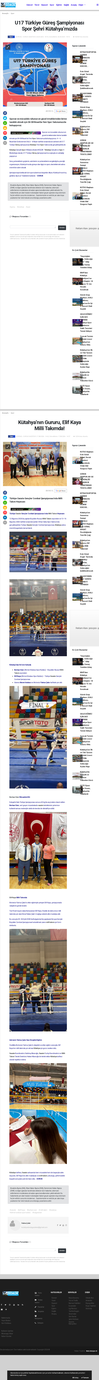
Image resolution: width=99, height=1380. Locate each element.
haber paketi (65, 1350)
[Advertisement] (18, 1367)
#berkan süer (32, 1210)
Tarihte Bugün (74, 1311)
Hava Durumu (74, 1298)
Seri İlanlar (73, 1316)
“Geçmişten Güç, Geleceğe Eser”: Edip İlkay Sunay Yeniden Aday (86, 262)
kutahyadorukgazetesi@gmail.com (34, 1227)
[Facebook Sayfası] (2, 1305)
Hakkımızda (5, 1318)
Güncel (29, 5)
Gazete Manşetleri (73, 1323)
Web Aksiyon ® (91, 1351)
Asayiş (74, 5)
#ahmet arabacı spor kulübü (20, 1213)
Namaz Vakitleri (74, 1303)
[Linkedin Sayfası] (19, 1305)
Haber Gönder (6, 1336)
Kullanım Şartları (7, 1331)
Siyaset (44, 5)
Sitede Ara (90, 1298)
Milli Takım (52, 514)
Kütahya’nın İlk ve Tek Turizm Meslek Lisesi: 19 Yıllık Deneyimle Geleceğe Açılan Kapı (86, 358)
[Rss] (23, 1305)
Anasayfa (5, 13)
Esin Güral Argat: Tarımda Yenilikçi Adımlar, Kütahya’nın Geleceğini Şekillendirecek (86, 80)
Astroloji (89, 1308)
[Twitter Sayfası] (6, 1305)
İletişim (40, 1323)
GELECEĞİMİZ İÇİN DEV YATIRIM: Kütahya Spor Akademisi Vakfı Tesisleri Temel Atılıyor (86, 322)
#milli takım (43, 1210)
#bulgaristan (37, 1213)
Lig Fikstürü (73, 1308)
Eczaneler (72, 1306)
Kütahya (33, 145)
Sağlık (66, 5)
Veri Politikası (6, 1323)
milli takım (50, 922)
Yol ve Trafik (73, 1300)
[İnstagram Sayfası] (10, 1305)
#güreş (12, 207)
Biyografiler (90, 1303)
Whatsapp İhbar (7, 1334)
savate (41, 805)
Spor (52, 5)
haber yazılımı (55, 1350)
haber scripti (4, 1352)
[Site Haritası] (3, 1309)
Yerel (37, 5)
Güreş (17, 145)
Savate (18, 514)
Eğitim (59, 5)
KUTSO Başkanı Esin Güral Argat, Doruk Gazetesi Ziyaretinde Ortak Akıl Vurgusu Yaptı (86, 195)
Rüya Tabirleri (91, 1306)
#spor (28, 207)
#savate (13, 1210)
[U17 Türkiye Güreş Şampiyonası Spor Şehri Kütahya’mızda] (35, 74)
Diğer (81, 5)
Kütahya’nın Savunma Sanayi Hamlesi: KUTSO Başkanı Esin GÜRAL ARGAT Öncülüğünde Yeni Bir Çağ (86, 170)
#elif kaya (21, 1210)
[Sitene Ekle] (7, 1309)
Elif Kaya (12, 898)
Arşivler (41, 1311)
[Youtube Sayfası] (15, 1305)
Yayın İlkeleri (6, 1320)
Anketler (89, 1300)
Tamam (86, 1378)
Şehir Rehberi (74, 1319)
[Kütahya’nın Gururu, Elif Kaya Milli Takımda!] (35, 464)
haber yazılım (15, 1352)
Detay (76, 1378)
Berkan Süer (14, 797)
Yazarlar (40, 1307)
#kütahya (20, 207)
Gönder (62, 228)
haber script (24, 1352)
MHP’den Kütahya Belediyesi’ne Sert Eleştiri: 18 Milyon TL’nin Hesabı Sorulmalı (86, 281)
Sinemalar (72, 1314)
